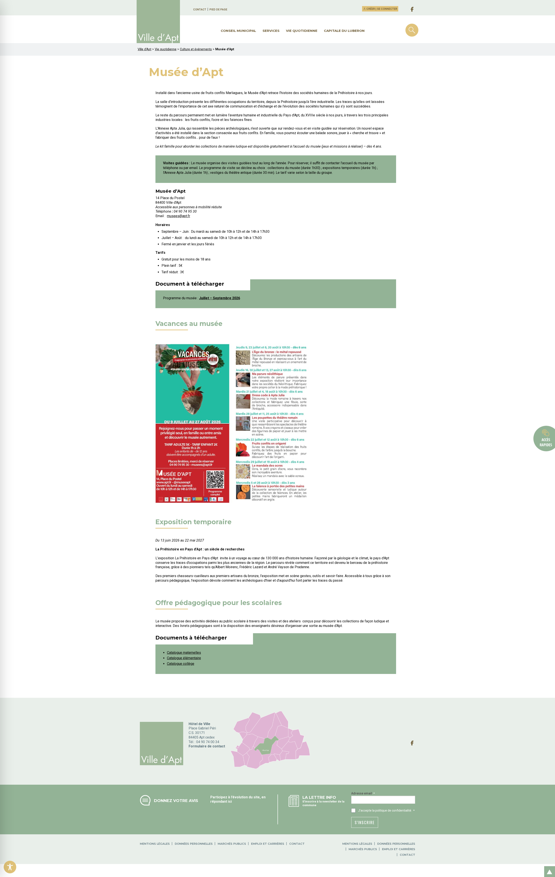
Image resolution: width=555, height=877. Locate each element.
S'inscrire (365, 822)
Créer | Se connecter (381, 8)
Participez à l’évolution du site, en (238, 797)
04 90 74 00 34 (207, 742)
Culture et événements (196, 49)
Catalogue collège (180, 664)
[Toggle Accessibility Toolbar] (10, 867)
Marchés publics (232, 843)
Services (271, 31)
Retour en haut (548, 867)
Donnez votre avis (176, 800)
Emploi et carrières (267, 843)
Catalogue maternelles (184, 653)
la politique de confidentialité (391, 810)
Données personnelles (194, 843)
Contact (199, 9)
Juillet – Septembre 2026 (219, 298)
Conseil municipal (238, 31)
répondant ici (221, 801)
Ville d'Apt (144, 49)
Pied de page (218, 9)
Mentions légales (155, 843)
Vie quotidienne (301, 31)
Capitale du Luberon (344, 31)
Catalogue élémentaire (184, 658)
